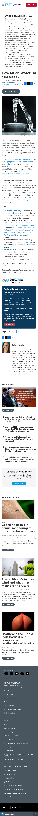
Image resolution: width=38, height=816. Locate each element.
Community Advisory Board (12, 709)
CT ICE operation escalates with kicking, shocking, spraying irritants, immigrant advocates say (20, 449)
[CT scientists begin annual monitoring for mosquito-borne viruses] (18, 509)
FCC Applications (9, 778)
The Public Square (9, 797)
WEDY (18, 683)
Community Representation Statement (16, 743)
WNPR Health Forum (18, 16)
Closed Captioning (9, 774)
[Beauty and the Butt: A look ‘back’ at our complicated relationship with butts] (18, 621)
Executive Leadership (10, 698)
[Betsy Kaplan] (6, 347)
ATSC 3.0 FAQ (18, 687)
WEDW (14, 683)
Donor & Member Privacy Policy (13, 759)
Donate (32, 5)
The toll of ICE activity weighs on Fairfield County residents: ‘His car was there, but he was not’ (19, 459)
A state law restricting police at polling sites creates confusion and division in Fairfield (20, 419)
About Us (6, 690)
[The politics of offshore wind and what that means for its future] (18, 567)
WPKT (16, 685)
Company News (8, 694)
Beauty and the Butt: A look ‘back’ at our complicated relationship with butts (18, 638)
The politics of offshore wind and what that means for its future (18, 582)
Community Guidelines (11, 747)
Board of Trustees (9, 705)
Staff (5, 702)
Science (21, 332)
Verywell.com (28, 252)
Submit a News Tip (9, 728)
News (3, 522)
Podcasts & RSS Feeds (11, 735)
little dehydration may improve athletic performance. (15, 173)
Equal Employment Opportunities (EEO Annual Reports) (18, 755)
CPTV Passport (8, 751)
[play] (3, 814)
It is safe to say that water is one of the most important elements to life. (17, 199)
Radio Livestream (9, 739)
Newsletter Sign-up (10, 732)
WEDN (9, 683)
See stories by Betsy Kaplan (21, 374)
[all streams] (35, 814)
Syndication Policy (9, 782)
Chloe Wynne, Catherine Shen (11, 590)
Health (11, 332)
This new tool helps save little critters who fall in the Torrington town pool (19, 439)
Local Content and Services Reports (15, 793)
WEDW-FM (6, 685)
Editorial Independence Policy (13, 785)
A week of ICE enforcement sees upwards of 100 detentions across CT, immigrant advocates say (19, 429)
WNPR (12, 685)
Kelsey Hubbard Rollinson (9, 535)
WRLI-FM (21, 685)
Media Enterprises (9, 713)
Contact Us (7, 720)
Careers (6, 717)
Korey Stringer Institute (23, 242)
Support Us (7, 724)
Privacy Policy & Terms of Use (13, 763)
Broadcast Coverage (10, 770)
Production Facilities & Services (13, 789)
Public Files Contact (9, 687)
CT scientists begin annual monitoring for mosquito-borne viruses (18, 528)
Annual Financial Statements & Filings (15, 767)
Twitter (4, 266)
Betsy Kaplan (9, 82)
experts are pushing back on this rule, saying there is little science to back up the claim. (19, 161)
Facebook (26, 263)
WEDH (5, 683)
